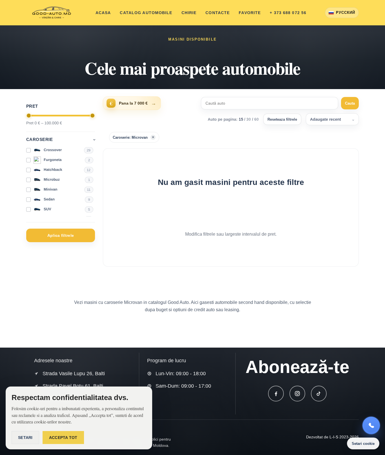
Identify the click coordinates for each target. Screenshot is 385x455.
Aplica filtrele (60, 235)
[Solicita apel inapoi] (371, 425)
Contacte (217, 12)
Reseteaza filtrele (282, 119)
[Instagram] (297, 393)
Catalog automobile (146, 12)
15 (241, 119)
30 (248, 119)
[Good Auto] (51, 12)
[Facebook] (276, 393)
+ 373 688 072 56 (288, 12)
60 (256, 119)
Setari (25, 437)
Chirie (189, 12)
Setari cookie (363, 443)
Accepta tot (63, 437)
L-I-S (333, 437)
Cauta (350, 103)
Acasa (103, 12)
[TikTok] (319, 393)
